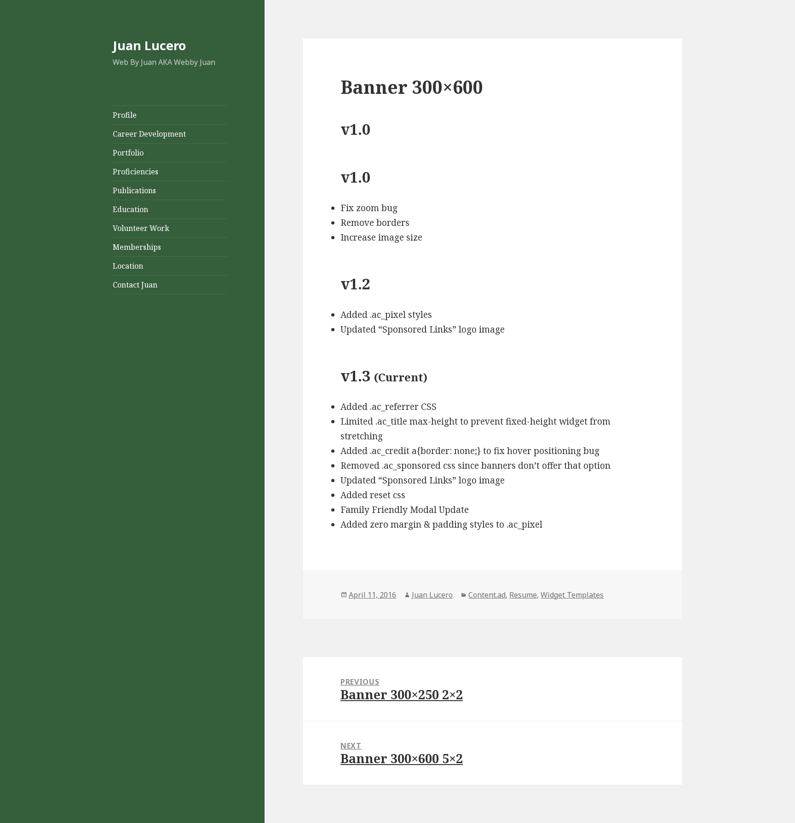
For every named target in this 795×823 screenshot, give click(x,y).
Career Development (149, 134)
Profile (125, 115)
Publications (134, 190)
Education (130, 209)
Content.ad (487, 595)
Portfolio (128, 153)
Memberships (137, 247)
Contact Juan (135, 285)
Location (128, 266)
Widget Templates (572, 595)
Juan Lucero (149, 45)
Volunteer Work (141, 228)
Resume (523, 595)
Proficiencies (135, 172)
